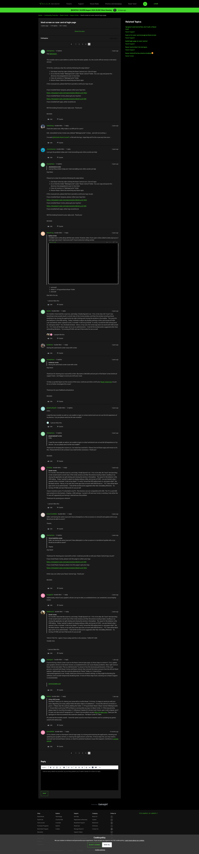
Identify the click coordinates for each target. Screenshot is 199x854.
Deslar (49, 311)
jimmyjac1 (50, 660)
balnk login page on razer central (136, 41)
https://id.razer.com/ (100, 712)
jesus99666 (50, 732)
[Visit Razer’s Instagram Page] (111, 820)
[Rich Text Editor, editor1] (79, 779)
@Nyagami (53, 54)
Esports (58, 826)
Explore (58, 813)
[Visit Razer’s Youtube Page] (111, 829)
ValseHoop (50, 126)
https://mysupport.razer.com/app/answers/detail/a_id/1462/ (67, 93)
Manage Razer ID (79, 829)
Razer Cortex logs (106, 382)
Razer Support (130, 32)
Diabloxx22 (50, 612)
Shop (38, 813)
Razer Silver (132, 4)
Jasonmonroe (51, 149)
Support (81, 4)
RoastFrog (50, 233)
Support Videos (78, 832)
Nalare (49, 696)
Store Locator (41, 822)
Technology (59, 816)
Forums (69, 4)
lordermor (50, 345)
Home (40, 15)
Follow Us (113, 813)
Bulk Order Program (42, 829)
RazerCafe (40, 819)
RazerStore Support (79, 822)
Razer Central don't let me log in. (136, 47)
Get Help (76, 816)
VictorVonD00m (52, 514)
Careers (94, 819)
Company (95, 813)
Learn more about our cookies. (134, 840)
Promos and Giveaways (113, 4)
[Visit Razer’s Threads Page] (111, 823)
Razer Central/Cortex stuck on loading (138, 53)
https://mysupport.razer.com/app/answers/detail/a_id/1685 (66, 99)
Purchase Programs (42, 826)
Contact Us (95, 829)
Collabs (58, 829)
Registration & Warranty (80, 819)
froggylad (50, 595)
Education (40, 832)
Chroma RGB (59, 819)
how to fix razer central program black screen (140, 35)
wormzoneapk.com (55, 684)
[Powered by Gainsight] (99, 805)
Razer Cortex (64, 15)
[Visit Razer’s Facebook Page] (111, 817)
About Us (94, 816)
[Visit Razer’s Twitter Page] (111, 826)
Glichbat (49, 468)
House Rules (94, 4)
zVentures (95, 826)
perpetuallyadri (52, 408)
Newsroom (95, 822)
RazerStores (40, 816)
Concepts (58, 822)
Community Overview (51, 15)
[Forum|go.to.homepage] (49, 4)
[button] (156, 4)
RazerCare (77, 826)
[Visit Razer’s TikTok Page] (111, 832)
